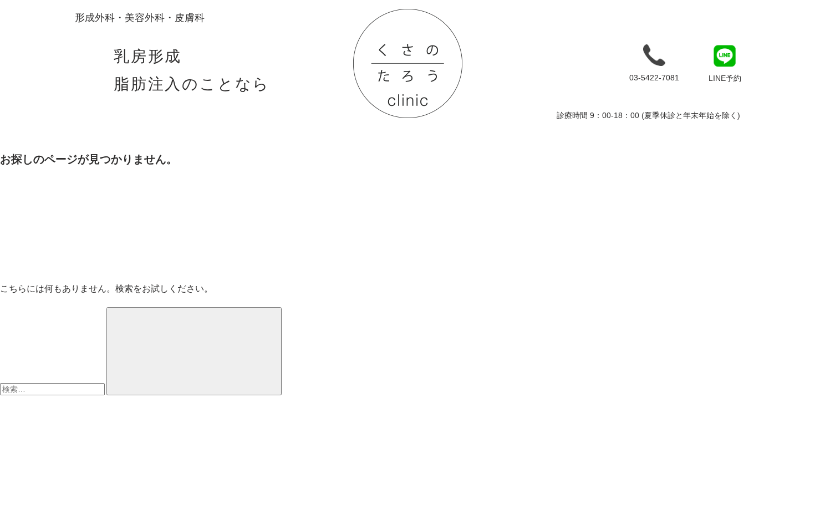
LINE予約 (725, 78)
